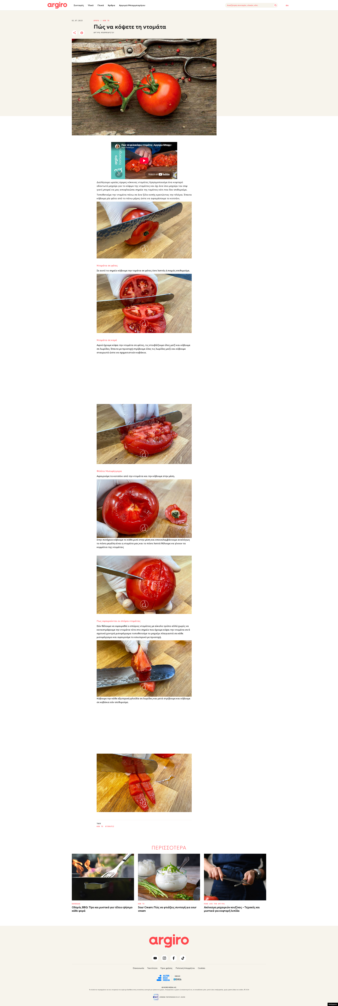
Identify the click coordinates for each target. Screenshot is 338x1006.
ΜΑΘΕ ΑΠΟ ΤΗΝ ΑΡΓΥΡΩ (214, 904)
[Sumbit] (275, 5)
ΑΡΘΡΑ (96, 20)
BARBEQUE (76, 904)
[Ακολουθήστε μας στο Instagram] (164, 958)
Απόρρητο (333, 1004)
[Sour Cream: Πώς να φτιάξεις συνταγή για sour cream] (169, 877)
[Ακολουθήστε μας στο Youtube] (155, 958)
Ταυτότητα (152, 968)
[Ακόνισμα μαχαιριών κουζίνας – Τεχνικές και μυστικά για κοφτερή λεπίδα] (235, 877)
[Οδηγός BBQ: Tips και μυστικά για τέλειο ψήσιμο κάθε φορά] (103, 877)
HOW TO (106, 20)
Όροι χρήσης (166, 968)
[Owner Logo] (163, 977)
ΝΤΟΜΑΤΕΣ (109, 826)
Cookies (201, 968)
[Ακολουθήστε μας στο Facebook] (173, 958)
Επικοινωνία (138, 968)
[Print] (81, 32)
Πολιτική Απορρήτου (185, 968)
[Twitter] (89, 33)
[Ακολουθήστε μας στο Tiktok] (183, 958)
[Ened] (177, 979)
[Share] (74, 32)
